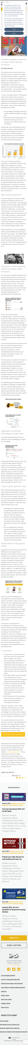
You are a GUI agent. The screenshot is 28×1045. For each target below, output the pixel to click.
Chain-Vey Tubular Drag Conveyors (10, 980)
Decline (14, 33)
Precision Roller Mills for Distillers (9, 1025)
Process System (21, 803)
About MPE (3, 992)
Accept (14, 29)
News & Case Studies (6, 1000)
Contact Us (14, 938)
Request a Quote (5, 996)
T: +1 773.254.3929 (14, 965)
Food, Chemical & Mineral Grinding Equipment (13, 988)
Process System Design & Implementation (12, 984)
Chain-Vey (7, 805)
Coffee (3, 805)
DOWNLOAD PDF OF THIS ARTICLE (13, 734)
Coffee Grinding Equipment (8, 976)
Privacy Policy (5, 1008)
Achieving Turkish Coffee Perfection (9, 1028)
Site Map (14, 1039)
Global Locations (14, 945)
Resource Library (5, 1004)
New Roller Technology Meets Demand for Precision (13, 1032)
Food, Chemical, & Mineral (17, 805)
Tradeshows (14, 803)
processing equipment (13, 752)
